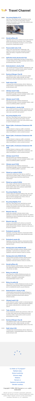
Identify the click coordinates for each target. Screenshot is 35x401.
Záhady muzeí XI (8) (12, 164)
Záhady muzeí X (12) (12, 99)
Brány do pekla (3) (12, 272)
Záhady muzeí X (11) (12, 91)
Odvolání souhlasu (17, 384)
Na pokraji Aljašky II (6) (13, 192)
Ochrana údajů (17, 375)
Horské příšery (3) (12, 38)
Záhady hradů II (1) (12, 300)
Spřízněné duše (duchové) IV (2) (16, 57)
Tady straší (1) (10, 310)
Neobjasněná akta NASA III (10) (16, 247)
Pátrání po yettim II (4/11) (14, 182)
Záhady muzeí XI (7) (12, 156)
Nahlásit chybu (17, 371)
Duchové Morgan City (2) (14, 74)
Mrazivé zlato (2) (11, 221)
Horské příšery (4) (12, 264)
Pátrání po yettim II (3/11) (14, 172)
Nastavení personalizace (17, 382)
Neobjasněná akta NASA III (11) (16, 256)
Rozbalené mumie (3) (13, 231)
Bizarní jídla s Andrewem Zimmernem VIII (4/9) (19, 126)
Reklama (17, 377)
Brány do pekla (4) (12, 282)
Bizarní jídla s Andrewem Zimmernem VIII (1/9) (19, 146)
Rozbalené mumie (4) (13, 239)
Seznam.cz (17, 380)
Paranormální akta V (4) (13, 48)
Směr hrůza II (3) (11, 82)
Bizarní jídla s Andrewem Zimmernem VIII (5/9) (19, 136)
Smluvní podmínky (17, 373)
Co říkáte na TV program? (17, 368)
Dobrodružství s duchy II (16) (15, 290)
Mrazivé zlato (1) (11, 211)
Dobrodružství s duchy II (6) (15, 66)
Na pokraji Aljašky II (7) (13, 17)
